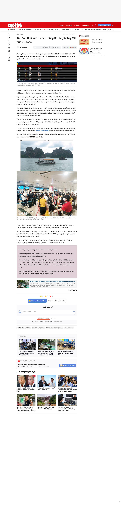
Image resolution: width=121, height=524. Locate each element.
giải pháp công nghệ (38, 328)
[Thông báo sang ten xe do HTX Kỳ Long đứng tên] (84, 51)
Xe (55, 29)
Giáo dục (87, 29)
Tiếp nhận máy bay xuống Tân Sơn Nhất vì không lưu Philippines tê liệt (26, 353)
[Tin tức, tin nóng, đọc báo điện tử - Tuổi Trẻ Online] (15, 25)
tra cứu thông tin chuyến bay (54, 328)
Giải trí (77, 29)
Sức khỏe (98, 29)
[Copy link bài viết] (59, 301)
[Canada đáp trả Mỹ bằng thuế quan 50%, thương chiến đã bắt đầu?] (26, 381)
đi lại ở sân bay (69, 328)
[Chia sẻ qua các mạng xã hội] (63, 301)
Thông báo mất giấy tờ (97, 40)
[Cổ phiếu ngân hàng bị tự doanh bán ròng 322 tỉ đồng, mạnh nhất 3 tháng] (67, 400)
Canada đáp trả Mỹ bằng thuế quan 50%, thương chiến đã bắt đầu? (26, 389)
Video (23, 29)
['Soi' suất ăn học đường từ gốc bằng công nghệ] (46, 381)
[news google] (69, 47)
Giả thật (103, 29)
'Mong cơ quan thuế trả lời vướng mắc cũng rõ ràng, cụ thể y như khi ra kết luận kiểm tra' (67, 389)
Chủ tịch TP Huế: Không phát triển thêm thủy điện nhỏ (45, 408)
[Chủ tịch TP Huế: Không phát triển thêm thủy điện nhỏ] (46, 400)
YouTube (69, 25)
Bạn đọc (109, 29)
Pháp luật (38, 29)
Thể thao (82, 29)
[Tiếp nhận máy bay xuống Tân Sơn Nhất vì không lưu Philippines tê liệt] (27, 344)
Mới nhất (12, 29)
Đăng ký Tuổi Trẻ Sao (105, 25)
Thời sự (27, 29)
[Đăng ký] (67, 365)
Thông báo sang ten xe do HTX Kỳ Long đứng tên (96, 50)
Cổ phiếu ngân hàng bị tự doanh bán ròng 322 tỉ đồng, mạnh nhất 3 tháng (66, 408)
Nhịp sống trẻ (65, 29)
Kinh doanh (44, 29)
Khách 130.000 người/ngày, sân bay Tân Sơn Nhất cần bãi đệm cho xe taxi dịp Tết (52, 281)
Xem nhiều (18, 29)
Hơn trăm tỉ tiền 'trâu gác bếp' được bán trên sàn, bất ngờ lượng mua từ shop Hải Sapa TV (26, 408)
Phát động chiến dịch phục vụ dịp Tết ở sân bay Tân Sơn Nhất (65, 353)
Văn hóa (72, 29)
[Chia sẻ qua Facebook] (55, 301)
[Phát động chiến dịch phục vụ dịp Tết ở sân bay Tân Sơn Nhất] (66, 344)
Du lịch (59, 29)
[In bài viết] (9, 60)
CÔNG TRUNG (23, 47)
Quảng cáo (86, 25)
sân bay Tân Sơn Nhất (42, 131)
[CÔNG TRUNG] (18, 47)
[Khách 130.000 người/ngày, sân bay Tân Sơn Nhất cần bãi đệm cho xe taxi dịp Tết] (47, 344)
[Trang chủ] (8, 29)
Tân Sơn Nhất (26, 328)
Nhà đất (93, 29)
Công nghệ (51, 29)
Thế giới (32, 29)
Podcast (61, 25)
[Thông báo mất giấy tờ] (84, 42)
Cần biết (78, 25)
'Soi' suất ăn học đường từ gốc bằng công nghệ (46, 388)
